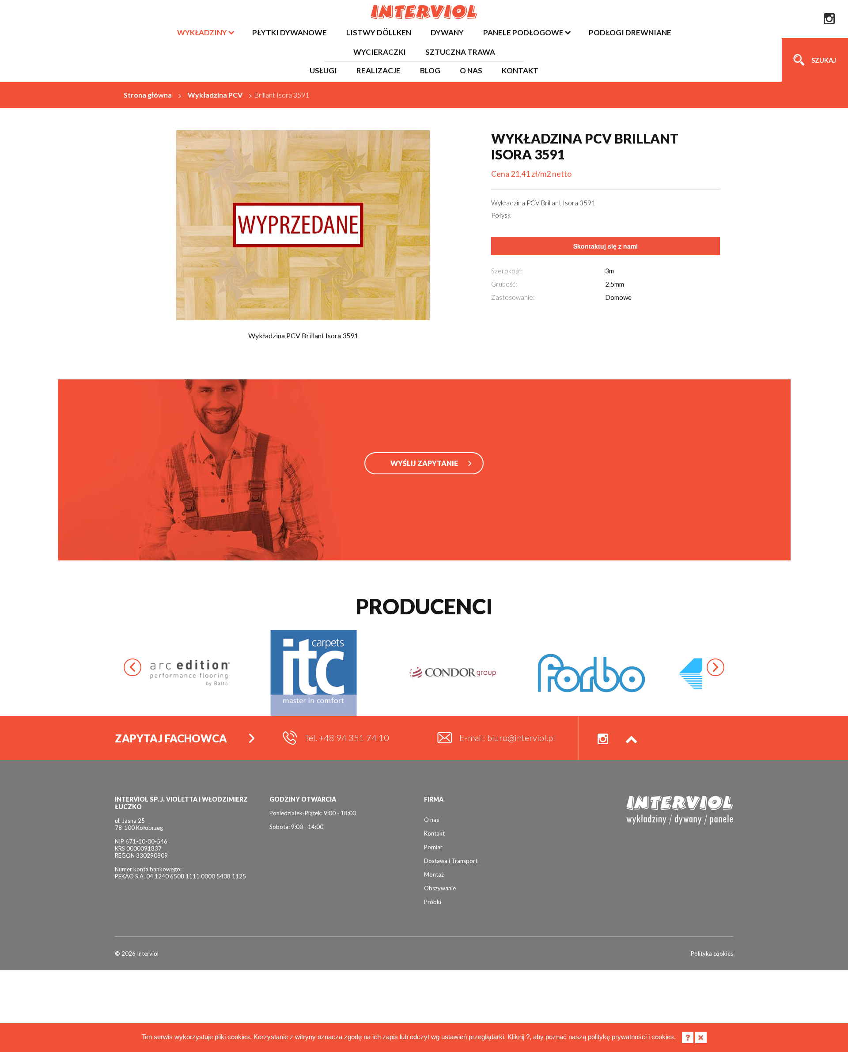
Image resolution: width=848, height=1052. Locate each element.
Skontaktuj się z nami (605, 246)
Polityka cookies (712, 953)
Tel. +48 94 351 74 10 (347, 737)
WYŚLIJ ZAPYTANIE (424, 463)
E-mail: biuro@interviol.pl (507, 737)
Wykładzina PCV (215, 95)
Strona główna (148, 95)
